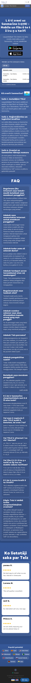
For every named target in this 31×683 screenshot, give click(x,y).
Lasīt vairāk (24, 390)
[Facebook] (15, 670)
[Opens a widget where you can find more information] (24, 680)
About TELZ (19, 677)
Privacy (10, 677)
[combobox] (5, 65)
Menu (27, 2)
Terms (14, 677)
